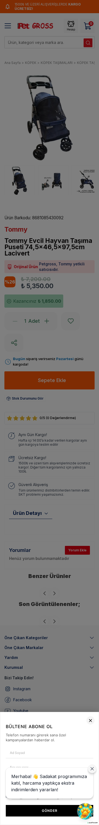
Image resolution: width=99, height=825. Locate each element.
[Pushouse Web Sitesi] (92, 823)
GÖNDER (49, 811)
